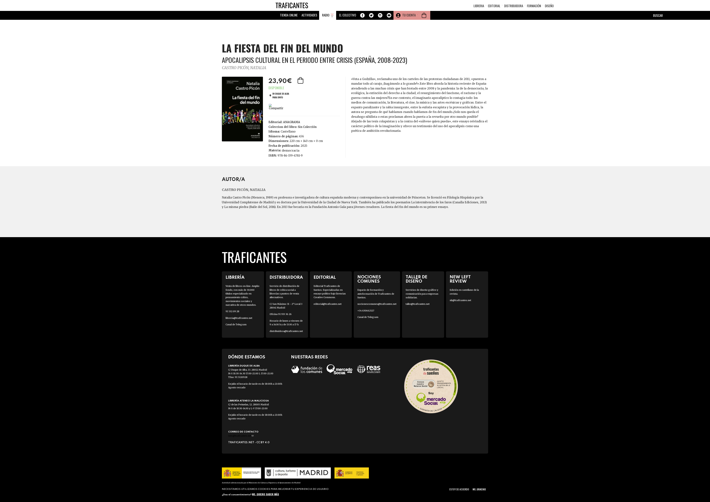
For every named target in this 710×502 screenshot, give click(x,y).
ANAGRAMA (291, 122)
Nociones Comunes (369, 279)
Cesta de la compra (424, 15)
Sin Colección (307, 127)
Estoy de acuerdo (459, 489)
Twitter (371, 15)
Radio (325, 15)
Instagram (380, 15)
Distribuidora (513, 6)
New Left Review (460, 279)
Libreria (479, 6)
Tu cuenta (409, 15)
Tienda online (289, 15)
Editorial (494, 6)
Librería (235, 277)
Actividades (309, 15)
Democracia (290, 150)
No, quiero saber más (265, 494)
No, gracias (479, 489)
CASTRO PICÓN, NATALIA (244, 67)
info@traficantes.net (240, 435)
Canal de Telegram (236, 324)
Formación (534, 6)
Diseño (549, 6)
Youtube (389, 15)
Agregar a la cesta (300, 80)
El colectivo (347, 15)
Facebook (362, 15)
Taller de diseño (416, 279)
